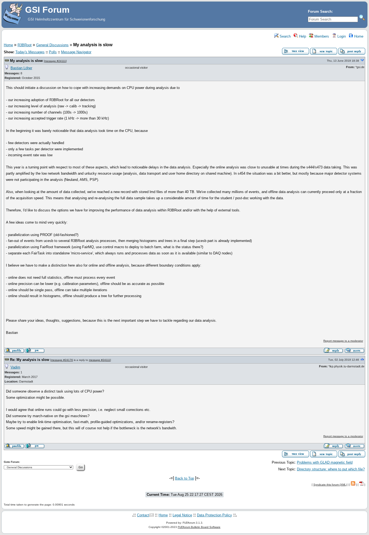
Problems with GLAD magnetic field (325, 462)
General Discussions (52, 45)
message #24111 (55, 60)
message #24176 (62, 359)
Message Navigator (76, 52)
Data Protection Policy (214, 515)
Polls (53, 52)
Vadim (15, 367)
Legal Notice (182, 515)
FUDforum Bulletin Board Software (199, 527)
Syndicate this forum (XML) (330, 484)
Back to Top (184, 478)
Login (341, 36)
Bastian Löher (21, 68)
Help (302, 36)
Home (358, 36)
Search (285, 36)
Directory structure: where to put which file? (331, 469)
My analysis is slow (26, 61)
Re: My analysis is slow (29, 360)
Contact (143, 515)
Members (321, 36)
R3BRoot (25, 45)
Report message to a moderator (343, 340)
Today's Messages (30, 52)
